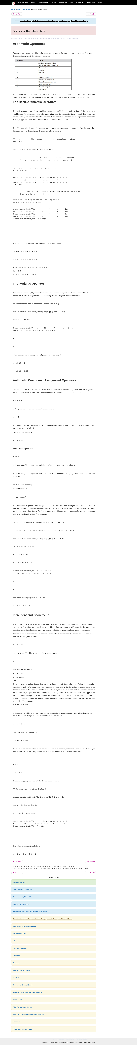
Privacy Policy (54, 1039)
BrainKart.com (22, 3)
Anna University (43, 2)
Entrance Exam (90, 2)
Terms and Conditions (65, 1039)
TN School (79, 2)
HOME (33, 2)
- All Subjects (22, 889)
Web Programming (23, 9)
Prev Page (17, 14)
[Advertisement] (112, 38)
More (100, 2)
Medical (53, 2)
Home (13, 9)
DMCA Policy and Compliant (79, 1039)
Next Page (89, 14)
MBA (71, 2)
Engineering (63, 2)
